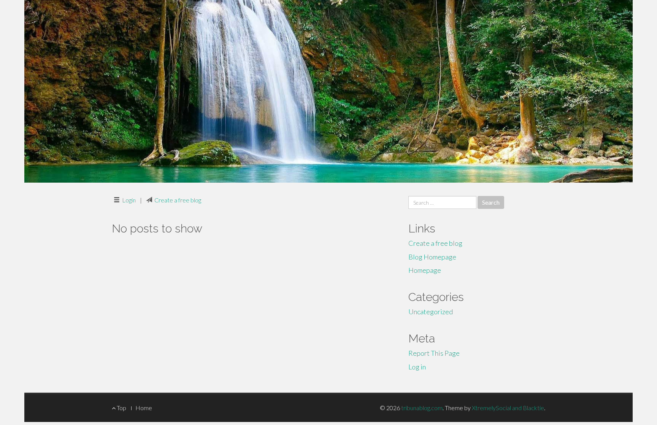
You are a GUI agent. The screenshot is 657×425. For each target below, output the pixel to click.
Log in (417, 367)
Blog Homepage (432, 257)
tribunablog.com (422, 407)
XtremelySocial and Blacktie (508, 407)
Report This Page (434, 353)
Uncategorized (430, 311)
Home (143, 407)
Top (121, 407)
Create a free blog (177, 200)
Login (129, 200)
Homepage (424, 270)
